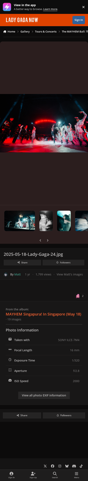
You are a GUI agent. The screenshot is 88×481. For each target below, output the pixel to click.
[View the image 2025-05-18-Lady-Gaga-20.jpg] (64, 221)
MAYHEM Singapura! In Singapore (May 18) (43, 314)
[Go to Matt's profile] (6, 274)
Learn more (8, 7)
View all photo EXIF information (44, 395)
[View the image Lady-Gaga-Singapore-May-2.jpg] (46, 221)
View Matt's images (70, 274)
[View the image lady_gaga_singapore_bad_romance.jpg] (19, 221)
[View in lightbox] (44, 123)
